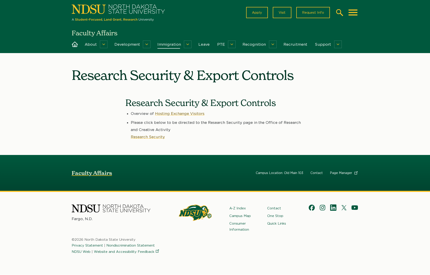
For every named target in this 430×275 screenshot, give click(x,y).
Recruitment (295, 44)
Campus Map (240, 216)
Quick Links (276, 223)
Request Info (313, 13)
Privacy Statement (87, 245)
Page (341, 173)
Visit (282, 13)
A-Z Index (237, 208)
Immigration (169, 44)
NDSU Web (81, 252)
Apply (257, 13)
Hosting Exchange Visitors (179, 113)
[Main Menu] (353, 12)
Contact (316, 173)
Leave (204, 44)
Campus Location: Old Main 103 (279, 173)
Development (127, 44)
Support (323, 44)
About (91, 44)
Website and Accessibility (124, 252)
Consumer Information (239, 226)
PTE (221, 44)
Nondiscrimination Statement (130, 245)
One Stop (275, 216)
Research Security (148, 137)
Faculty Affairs (92, 173)
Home (75, 44)
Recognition (254, 44)
